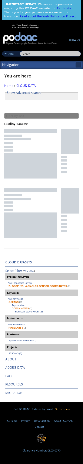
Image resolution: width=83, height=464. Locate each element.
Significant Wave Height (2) (29, 311)
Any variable (18, 305)
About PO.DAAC (63, 420)
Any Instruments (16, 324)
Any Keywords (15, 299)
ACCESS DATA (15, 367)
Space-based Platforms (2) (22, 340)
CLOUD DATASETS (18, 262)
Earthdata (64, 8)
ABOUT (10, 359)
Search (24, 49)
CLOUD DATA (26, 85)
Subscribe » (62, 409)
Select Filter (13, 271)
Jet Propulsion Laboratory (25, 25)
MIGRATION (14, 393)
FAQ (8, 376)
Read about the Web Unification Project (48, 16)
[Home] (30, 38)
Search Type (10, 49)
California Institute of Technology (25, 27)
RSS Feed (11, 420)
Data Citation (42, 420)
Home (8, 85)
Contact (39, 426)
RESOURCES (14, 384)
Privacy (25, 420)
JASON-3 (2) (15, 353)
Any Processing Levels (20, 283)
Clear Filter (29, 271)
